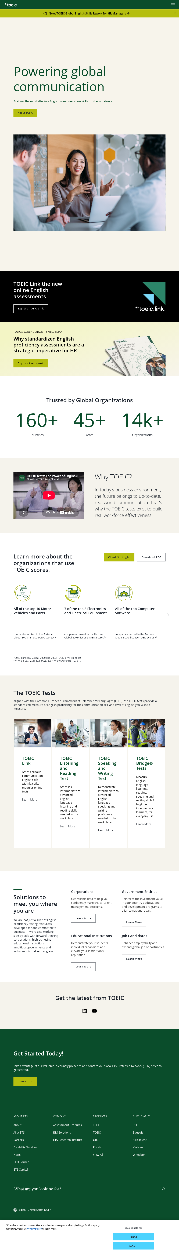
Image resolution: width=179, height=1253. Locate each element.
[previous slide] (10, 614)
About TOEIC (25, 112)
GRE (95, 1140)
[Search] (164, 1189)
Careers (18, 1140)
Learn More (83, 918)
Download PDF (151, 557)
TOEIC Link (28, 761)
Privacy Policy (34, 1228)
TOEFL (97, 1125)
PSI (135, 1125)
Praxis (97, 1147)
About (17, 1125)
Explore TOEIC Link (31, 308)
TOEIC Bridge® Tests (144, 763)
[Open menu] (173, 4)
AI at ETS (19, 1132)
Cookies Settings (133, 1227)
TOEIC (97, 1132)
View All (98, 1155)
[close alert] (175, 13)
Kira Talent (140, 1140)
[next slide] (168, 614)
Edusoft (138, 1132)
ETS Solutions (62, 1132)
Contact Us (25, 1081)
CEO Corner (21, 1162)
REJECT (133, 1236)
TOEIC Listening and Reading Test (69, 768)
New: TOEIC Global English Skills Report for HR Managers (87, 13)
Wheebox (139, 1155)
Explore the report (31, 363)
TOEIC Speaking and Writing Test (107, 768)
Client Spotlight (119, 557)
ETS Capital (20, 1169)
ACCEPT (133, 1245)
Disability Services (25, 1147)
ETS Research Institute (68, 1140)
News (17, 1155)
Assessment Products (67, 1125)
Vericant (138, 1147)
